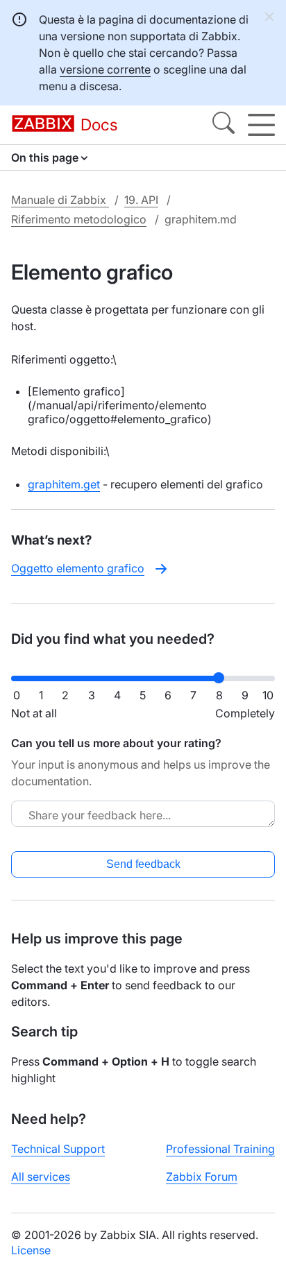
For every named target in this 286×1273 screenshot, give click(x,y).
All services (40, 1177)
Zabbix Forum (201, 1177)
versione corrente (105, 69)
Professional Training (220, 1149)
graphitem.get (64, 484)
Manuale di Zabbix (60, 200)
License (31, 1250)
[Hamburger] (261, 125)
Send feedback (143, 864)
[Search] (223, 125)
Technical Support (58, 1149)
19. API (141, 200)
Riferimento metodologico (78, 219)
